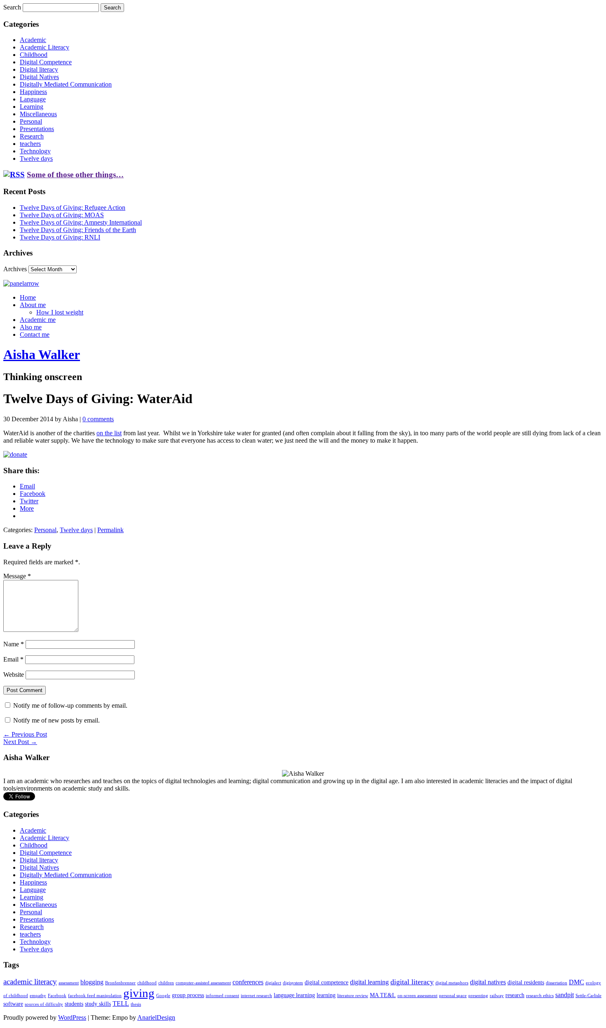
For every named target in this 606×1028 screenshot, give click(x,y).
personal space (453, 995)
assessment (69, 983)
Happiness (33, 91)
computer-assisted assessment (203, 983)
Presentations (37, 128)
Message (17, 576)
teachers (30, 143)
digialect (273, 983)
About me (33, 304)
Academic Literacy (44, 47)
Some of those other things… (75, 174)
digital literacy (412, 982)
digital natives (488, 982)
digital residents (525, 982)
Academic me (38, 319)
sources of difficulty (44, 1004)
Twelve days (36, 158)
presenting (478, 995)
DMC (576, 982)
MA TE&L (383, 995)
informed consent (222, 995)
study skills (98, 1004)
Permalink (110, 529)
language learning (294, 995)
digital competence (326, 982)
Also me (31, 327)
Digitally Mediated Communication (66, 84)
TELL (121, 1003)
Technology (35, 151)
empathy (38, 995)
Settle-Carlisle (588, 995)
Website (13, 674)
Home (28, 297)
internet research (256, 995)
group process (188, 995)
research (514, 995)
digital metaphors (451, 983)
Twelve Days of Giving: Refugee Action (72, 207)
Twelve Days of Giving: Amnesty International (81, 222)
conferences (248, 982)
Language (33, 99)
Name (13, 644)
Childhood (33, 54)
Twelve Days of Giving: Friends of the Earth (78, 229)
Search (12, 7)
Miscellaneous (38, 113)
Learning (31, 106)
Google (163, 995)
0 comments (98, 418)
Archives (15, 268)
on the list (109, 433)
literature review (352, 995)
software (13, 1004)
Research (32, 136)
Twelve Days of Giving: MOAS (62, 214)
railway (497, 995)
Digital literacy (39, 69)
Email (13, 659)
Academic (33, 39)
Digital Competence (46, 62)
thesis (136, 1004)
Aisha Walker (41, 354)
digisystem (293, 983)
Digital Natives (39, 76)
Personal (31, 121)
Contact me (34, 334)
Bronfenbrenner (120, 983)
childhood (147, 983)
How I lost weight (59, 312)
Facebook (57, 995)
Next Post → (20, 741)
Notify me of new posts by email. (56, 720)
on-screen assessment (417, 995)
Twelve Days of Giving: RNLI (60, 237)
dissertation (556, 983)
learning (326, 995)
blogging (91, 982)
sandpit (564, 994)
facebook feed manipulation (95, 995)
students (74, 1004)
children (166, 983)
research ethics (540, 995)
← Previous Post (25, 734)
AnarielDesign (156, 1017)
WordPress (72, 1017)
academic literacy (30, 981)
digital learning (369, 982)
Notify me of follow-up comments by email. (70, 705)
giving (139, 993)
